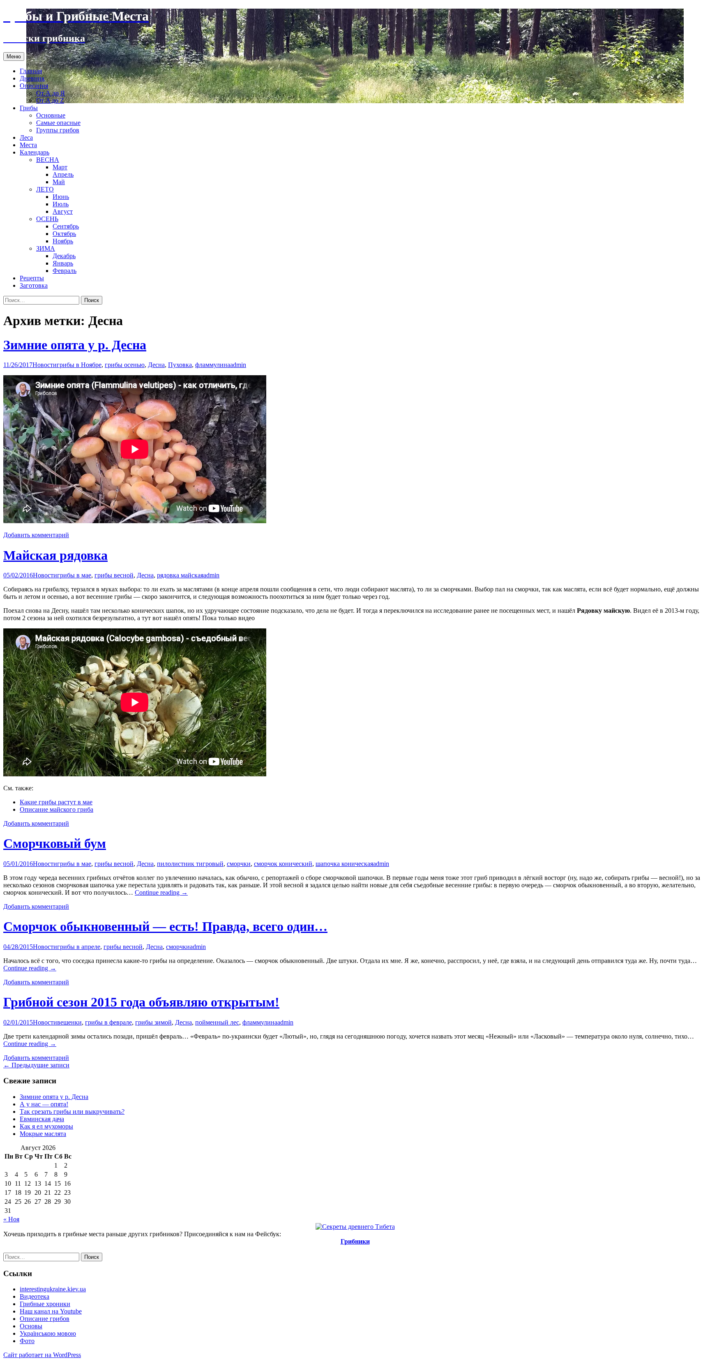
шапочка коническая (344, 863)
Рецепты (32, 278)
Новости (44, 364)
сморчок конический (283, 863)
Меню (14, 56)
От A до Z (50, 100)
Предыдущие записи (36, 1065)
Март (60, 167)
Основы (31, 1326)
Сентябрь (66, 226)
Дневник (32, 78)
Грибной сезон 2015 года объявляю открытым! (141, 1002)
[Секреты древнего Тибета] (355, 1226)
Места (28, 144)
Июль (61, 204)
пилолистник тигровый (190, 863)
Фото (27, 1340)
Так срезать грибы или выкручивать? (72, 1111)
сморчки (239, 863)
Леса (26, 137)
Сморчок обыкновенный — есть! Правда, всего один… (165, 926)
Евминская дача (42, 1118)
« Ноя (11, 1219)
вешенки (69, 1022)
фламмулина (212, 364)
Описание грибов (44, 1318)
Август (63, 211)
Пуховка (180, 364)
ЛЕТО (45, 189)
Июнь (61, 196)
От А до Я (50, 93)
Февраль (64, 270)
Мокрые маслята (43, 1133)
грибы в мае (74, 575)
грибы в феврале (108, 1022)
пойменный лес (217, 1022)
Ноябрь (63, 241)
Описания (34, 85)
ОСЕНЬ (47, 218)
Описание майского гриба (56, 809)
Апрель (63, 174)
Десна (156, 364)
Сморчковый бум (54, 843)
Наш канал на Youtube (51, 1311)
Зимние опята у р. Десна (74, 344)
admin (238, 364)
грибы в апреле (78, 946)
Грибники (355, 1241)
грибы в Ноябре (79, 364)
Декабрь (64, 255)
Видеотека (34, 1296)
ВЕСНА (47, 159)
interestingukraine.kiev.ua (53, 1289)
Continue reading (161, 892)
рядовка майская (180, 575)
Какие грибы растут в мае (56, 802)
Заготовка (34, 285)
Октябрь (64, 233)
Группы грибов (57, 130)
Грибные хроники (45, 1303)
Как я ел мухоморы (46, 1126)
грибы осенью (125, 364)
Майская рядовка (55, 555)
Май (59, 181)
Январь (63, 263)
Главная (31, 70)
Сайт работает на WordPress (42, 1354)
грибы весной (114, 575)
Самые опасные (58, 122)
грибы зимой (153, 1022)
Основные (50, 115)
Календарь (34, 152)
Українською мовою (48, 1333)
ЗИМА (45, 248)
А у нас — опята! (44, 1104)
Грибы (29, 107)
